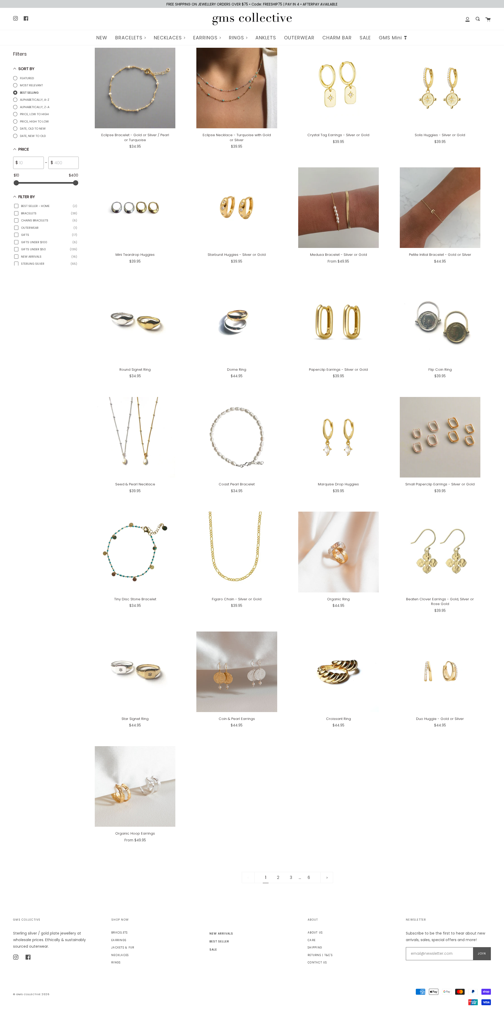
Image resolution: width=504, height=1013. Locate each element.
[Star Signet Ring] (135, 672)
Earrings (118, 940)
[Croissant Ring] (338, 672)
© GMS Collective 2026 (31, 994)
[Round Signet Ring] (135, 322)
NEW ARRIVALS (221, 933)
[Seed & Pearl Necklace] (135, 437)
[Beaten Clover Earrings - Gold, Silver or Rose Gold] (440, 552)
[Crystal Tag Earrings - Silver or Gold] (338, 88)
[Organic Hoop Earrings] (135, 786)
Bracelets (119, 932)
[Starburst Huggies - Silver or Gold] (236, 207)
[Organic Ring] (338, 552)
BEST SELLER (219, 941)
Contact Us (317, 962)
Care (312, 940)
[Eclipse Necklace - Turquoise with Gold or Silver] (236, 88)
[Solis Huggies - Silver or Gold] (440, 88)
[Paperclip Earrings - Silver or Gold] (338, 322)
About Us (315, 932)
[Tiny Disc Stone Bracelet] (135, 552)
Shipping (315, 947)
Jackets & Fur (122, 947)
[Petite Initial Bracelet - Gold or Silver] (440, 207)
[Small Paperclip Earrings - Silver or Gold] (440, 437)
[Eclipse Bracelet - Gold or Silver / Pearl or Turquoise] (135, 88)
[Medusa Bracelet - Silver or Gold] (338, 207)
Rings (115, 962)
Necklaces (120, 955)
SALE (213, 949)
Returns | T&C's (320, 955)
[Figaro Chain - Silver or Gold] (236, 552)
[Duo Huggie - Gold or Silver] (440, 672)
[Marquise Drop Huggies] (338, 437)
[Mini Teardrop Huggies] (135, 207)
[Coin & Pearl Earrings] (236, 672)
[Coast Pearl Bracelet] (236, 437)
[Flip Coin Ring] (440, 322)
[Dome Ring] (236, 322)
